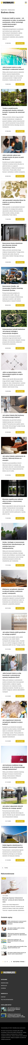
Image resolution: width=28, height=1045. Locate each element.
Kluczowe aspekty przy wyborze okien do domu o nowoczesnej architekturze (12, 501)
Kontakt (3, 996)
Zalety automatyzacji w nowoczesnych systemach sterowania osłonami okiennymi (16, 922)
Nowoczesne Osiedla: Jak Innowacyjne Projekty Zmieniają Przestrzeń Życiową (12, 288)
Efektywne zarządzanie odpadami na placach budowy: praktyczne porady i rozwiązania (13, 591)
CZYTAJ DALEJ (20, 43)
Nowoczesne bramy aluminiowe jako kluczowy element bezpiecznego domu (12, 245)
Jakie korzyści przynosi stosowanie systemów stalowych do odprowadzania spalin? (17, 935)
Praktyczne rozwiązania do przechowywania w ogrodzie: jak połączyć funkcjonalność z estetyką (16, 1015)
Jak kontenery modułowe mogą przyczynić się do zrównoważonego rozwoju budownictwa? (13, 767)
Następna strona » (19, 961)
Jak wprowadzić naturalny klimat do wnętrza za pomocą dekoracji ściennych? (13, 202)
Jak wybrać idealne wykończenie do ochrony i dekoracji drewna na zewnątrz (13, 458)
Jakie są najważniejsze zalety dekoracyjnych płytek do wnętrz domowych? (12, 374)
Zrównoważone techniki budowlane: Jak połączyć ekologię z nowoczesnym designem (13, 331)
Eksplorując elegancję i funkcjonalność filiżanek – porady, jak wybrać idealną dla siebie (13, 900)
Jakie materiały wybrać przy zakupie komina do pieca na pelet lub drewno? (13, 157)
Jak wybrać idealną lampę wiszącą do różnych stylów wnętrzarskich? (16, 953)
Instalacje (4, 985)
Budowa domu (4, 982)
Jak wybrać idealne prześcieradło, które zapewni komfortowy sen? (17, 947)
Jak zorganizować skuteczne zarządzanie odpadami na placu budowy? (12, 722)
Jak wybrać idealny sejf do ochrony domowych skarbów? (16, 928)
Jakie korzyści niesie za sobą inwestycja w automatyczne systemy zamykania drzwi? (11, 675)
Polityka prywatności (7, 999)
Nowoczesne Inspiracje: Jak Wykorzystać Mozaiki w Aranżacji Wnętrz (15, 941)
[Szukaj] (2, 867)
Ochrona (3, 988)
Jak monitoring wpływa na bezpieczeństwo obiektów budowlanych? (13, 1009)
